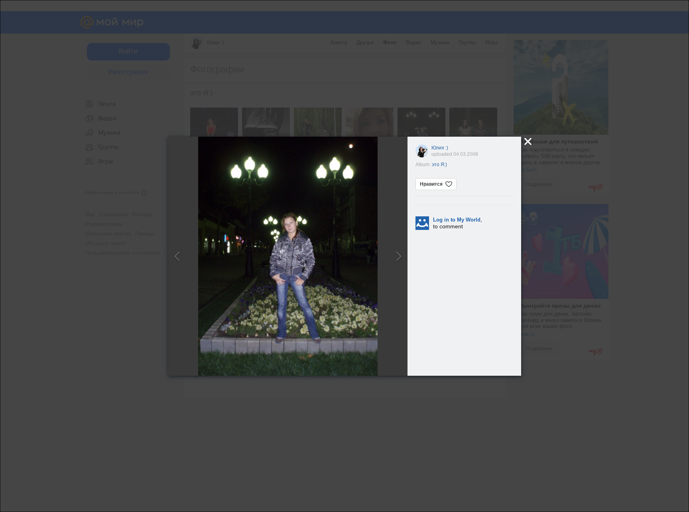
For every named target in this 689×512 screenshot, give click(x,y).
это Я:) (439, 164)
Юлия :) (439, 148)
